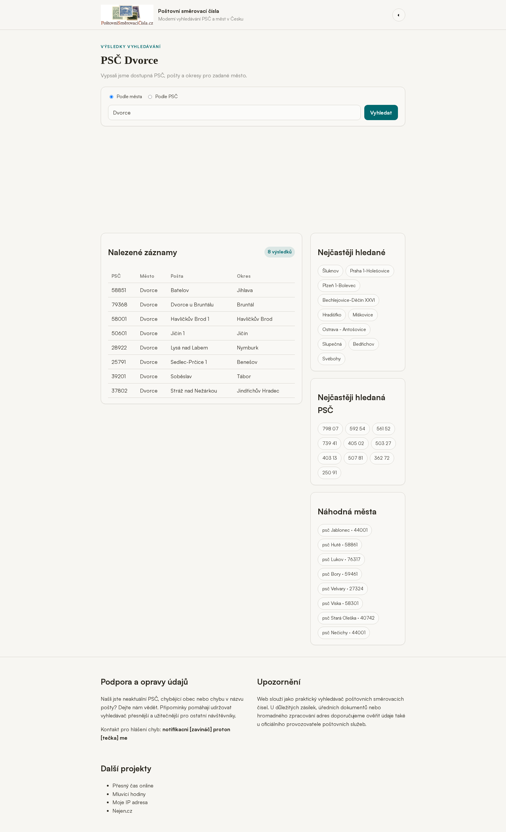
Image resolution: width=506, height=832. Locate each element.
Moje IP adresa (130, 802)
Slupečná (332, 344)
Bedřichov (363, 344)
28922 (119, 347)
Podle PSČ (166, 96)
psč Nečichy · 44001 (343, 632)
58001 (119, 319)
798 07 (330, 429)
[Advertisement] (253, 177)
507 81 (355, 458)
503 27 (383, 443)
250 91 (329, 472)
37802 (119, 390)
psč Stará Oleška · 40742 (348, 618)
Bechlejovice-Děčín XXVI (348, 300)
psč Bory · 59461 (340, 574)
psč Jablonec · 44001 (344, 530)
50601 (119, 333)
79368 (119, 304)
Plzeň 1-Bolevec (339, 285)
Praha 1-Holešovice (369, 271)
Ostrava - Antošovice (344, 329)
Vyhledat (381, 112)
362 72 (381, 458)
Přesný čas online (132, 785)
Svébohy (331, 359)
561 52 (383, 429)
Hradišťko (331, 315)
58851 (119, 290)
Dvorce (149, 290)
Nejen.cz (122, 810)
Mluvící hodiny (129, 794)
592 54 (357, 429)
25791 (119, 362)
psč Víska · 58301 (340, 603)
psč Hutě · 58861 (340, 545)
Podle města (129, 96)
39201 (119, 376)
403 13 (329, 458)
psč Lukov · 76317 (341, 559)
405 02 (356, 443)
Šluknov (330, 271)
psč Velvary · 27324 (342, 588)
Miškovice (363, 315)
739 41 (329, 443)
